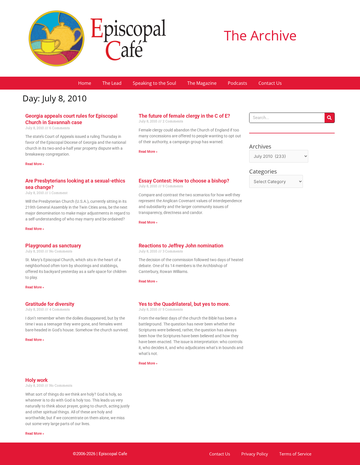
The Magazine (202, 83)
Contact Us (270, 83)
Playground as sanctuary (53, 246)
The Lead (112, 83)
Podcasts (237, 83)
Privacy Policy (254, 454)
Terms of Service (295, 454)
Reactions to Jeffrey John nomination (181, 246)
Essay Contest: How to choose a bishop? (184, 181)
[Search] (329, 118)
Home (84, 83)
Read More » (34, 164)
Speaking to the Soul (154, 83)
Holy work (36, 380)
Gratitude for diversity (49, 304)
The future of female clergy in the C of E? (184, 116)
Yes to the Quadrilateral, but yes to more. (184, 304)
